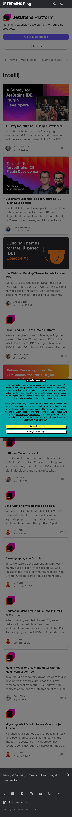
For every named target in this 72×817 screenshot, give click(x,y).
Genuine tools (11, 780)
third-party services (28, 414)
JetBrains (28, 809)
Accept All (36, 426)
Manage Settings (36, 431)
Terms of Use (47, 412)
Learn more (52, 398)
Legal (53, 775)
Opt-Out (43, 420)
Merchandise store (18, 802)
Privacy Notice (21, 412)
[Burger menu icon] (68, 3)
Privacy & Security (14, 775)
